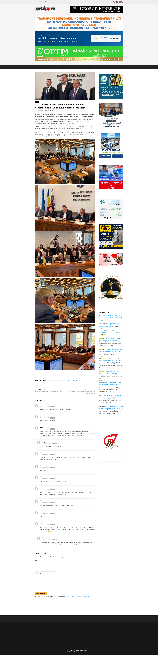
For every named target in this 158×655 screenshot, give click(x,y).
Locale (38, 67)
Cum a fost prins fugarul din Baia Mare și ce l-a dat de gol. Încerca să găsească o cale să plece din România (111, 317)
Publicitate (81, 67)
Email (36, 567)
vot (76, 380)
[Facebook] (114, 2)
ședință (65, 380)
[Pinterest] (117, 2)
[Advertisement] (65, 606)
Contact (73, 650)
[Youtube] (122, 2)
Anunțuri (90, 67)
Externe (61, 67)
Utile (97, 67)
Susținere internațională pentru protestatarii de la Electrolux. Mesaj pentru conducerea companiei (110, 324)
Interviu (104, 67)
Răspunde (52, 406)
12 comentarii (55, 110)
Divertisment (71, 67)
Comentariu (38, 573)
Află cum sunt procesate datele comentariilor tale (76, 596)
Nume (37, 560)
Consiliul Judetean (51, 380)
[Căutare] (121, 67)
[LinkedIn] (120, 2)
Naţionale (46, 67)
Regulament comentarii (81, 650)
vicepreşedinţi (71, 380)
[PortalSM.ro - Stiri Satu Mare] (45, 10)
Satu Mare (59, 380)
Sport (54, 67)
